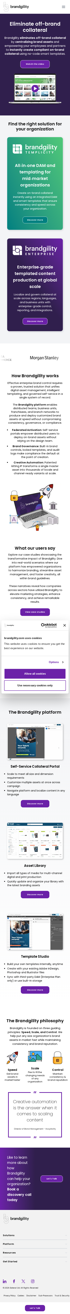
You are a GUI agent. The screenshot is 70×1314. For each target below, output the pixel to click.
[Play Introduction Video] (35, 88)
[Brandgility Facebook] (14, 1281)
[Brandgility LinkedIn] (4, 1281)
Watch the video (35, 64)
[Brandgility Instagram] (32, 1281)
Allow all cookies (35, 673)
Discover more (35, 219)
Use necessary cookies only (35, 685)
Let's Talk (35, 1308)
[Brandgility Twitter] (23, 1281)
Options (54, 662)
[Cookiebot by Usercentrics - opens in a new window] (42, 625)
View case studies (35, 611)
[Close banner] (64, 625)
